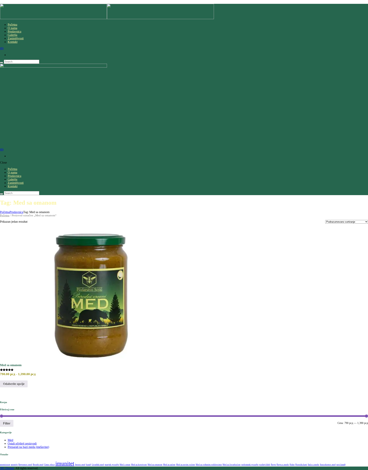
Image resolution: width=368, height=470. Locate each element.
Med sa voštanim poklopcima (209, 464)
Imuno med (80, 464)
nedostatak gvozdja (249, 464)
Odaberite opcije (14, 383)
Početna (5, 212)
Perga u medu (283, 464)
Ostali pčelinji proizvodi (22, 443)
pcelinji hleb (264, 464)
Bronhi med (38, 464)
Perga (273, 464)
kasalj (88, 464)
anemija (14, 464)
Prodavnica (16, 212)
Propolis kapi (301, 464)
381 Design (7, 468)
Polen (292, 464)
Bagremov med (25, 464)
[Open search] (1, 62)
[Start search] (1, 194)
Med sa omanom (10, 365)
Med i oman (125, 464)
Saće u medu (313, 464)
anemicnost (5, 464)
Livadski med (98, 464)
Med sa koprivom (139, 464)
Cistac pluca (49, 464)
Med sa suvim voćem (185, 464)
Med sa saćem (169, 464)
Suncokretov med (328, 464)
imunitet (64, 463)
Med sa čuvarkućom (232, 464)
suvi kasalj (341, 464)
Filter (6, 423)
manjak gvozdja (112, 464)
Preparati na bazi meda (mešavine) (28, 447)
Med (10, 440)
